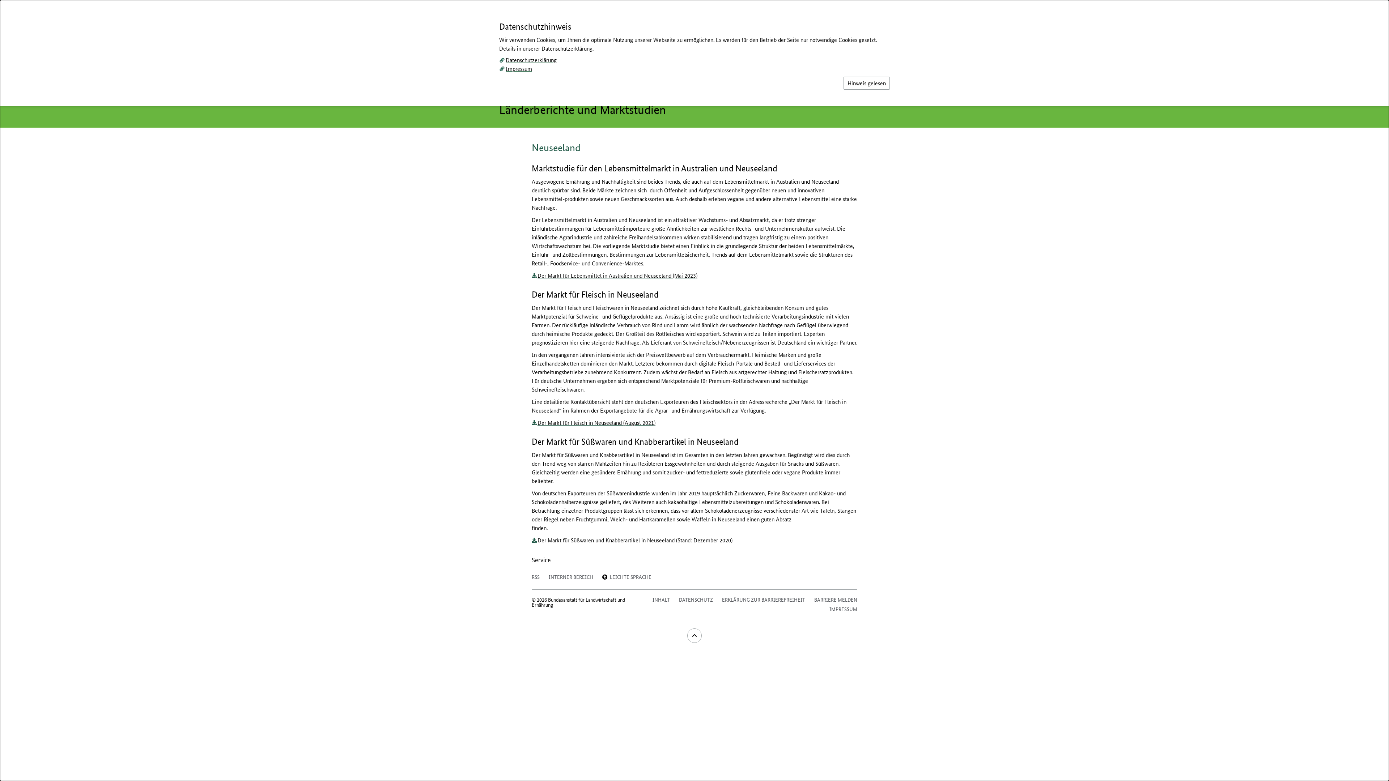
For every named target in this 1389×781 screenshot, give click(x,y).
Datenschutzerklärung (531, 60)
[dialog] (694, 390)
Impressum (519, 68)
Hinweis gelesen (867, 83)
